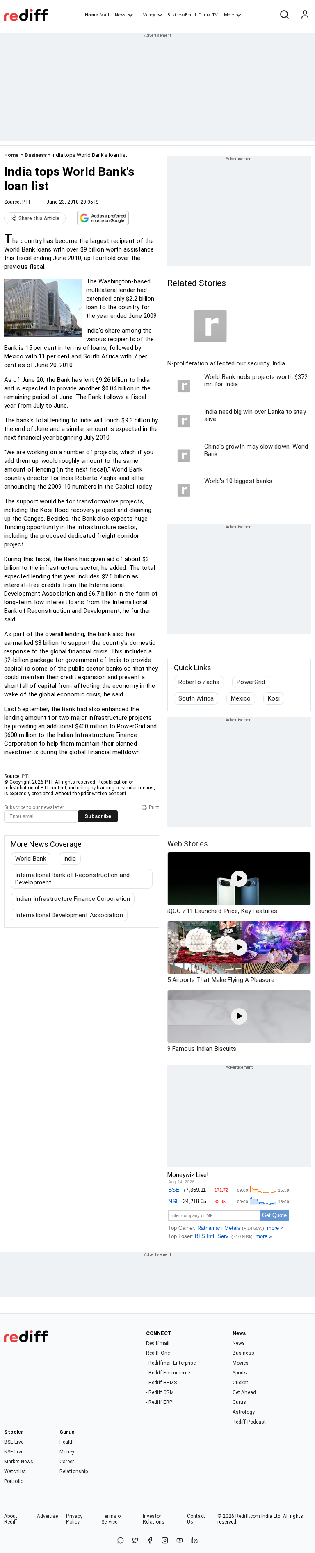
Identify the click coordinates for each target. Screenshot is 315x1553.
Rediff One (158, 1353)
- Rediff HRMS (161, 1382)
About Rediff (11, 1519)
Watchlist (15, 1471)
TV (215, 15)
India (69, 858)
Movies (241, 1363)
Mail (104, 15)
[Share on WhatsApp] (120, 1541)
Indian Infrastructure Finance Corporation (72, 898)
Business (36, 155)
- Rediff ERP (159, 1402)
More (229, 15)
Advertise (47, 1516)
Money (148, 15)
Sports (240, 1373)
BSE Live (13, 1442)
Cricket (240, 1382)
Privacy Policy (74, 1519)
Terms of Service (111, 1519)
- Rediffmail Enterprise (171, 1363)
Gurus (204, 15)
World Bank (30, 858)
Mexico (241, 698)
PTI (26, 202)
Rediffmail (157, 1343)
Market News (18, 1462)
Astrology (244, 1412)
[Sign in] (305, 15)
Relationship (73, 1471)
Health (66, 1442)
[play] (239, 879)
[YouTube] (179, 1541)
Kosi (274, 698)
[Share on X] (135, 1541)
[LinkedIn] (194, 1541)
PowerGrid (251, 682)
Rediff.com (247, 1516)
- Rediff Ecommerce (168, 1373)
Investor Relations (153, 1519)
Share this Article (38, 218)
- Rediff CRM (160, 1392)
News (120, 15)
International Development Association (69, 915)
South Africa (196, 698)
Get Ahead (244, 1392)
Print (154, 807)
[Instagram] (165, 1541)
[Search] (284, 15)
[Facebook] (150, 1541)
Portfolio (13, 1481)
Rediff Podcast (249, 1422)
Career (66, 1462)
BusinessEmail (181, 15)
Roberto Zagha (198, 682)
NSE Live (13, 1452)
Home (91, 15)
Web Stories (187, 843)
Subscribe (97, 816)
